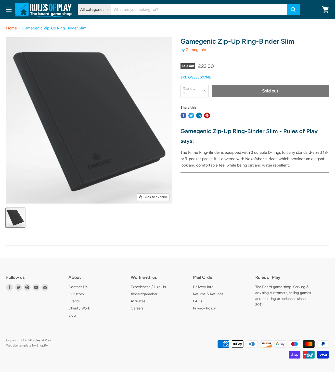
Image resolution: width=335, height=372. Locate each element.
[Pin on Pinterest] (207, 115)
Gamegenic (196, 49)
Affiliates (138, 301)
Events (74, 301)
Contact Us (78, 287)
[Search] (293, 9)
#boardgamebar (144, 294)
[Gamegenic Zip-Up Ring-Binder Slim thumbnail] (15, 217)
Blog (72, 315)
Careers (137, 308)
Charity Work (79, 308)
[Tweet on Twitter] (191, 115)
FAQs (197, 301)
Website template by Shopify (27, 345)
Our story (76, 294)
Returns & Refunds (208, 294)
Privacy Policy (204, 308)
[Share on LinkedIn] (199, 115)
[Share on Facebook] (183, 115)
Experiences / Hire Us (148, 287)
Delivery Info (203, 287)
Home (11, 28)
